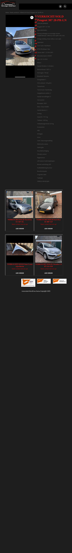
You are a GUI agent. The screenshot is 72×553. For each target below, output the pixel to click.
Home (7, 12)
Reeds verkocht (14, 12)
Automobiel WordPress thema (31, 291)
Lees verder (20, 228)
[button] (31, 17)
